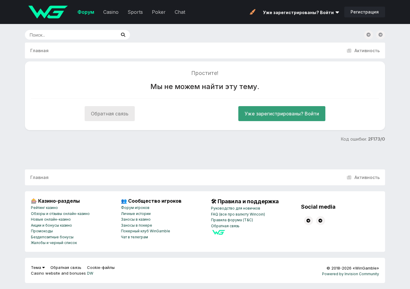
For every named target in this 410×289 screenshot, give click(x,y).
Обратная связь (109, 114)
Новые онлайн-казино (51, 219)
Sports (135, 12)
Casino (111, 12)
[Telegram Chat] (368, 34)
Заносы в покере (136, 225)
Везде (102, 34)
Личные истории (136, 213)
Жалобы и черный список (54, 242)
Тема (36, 267)
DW (90, 273)
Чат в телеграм (134, 237)
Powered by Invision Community (350, 274)
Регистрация (365, 11)
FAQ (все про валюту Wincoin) (238, 214)
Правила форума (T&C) (232, 220)
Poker (159, 12)
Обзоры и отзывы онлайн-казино (60, 213)
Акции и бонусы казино (51, 225)
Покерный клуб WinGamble (145, 231)
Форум (85, 12)
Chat (180, 12)
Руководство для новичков (235, 208)
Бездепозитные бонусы (52, 237)
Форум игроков (135, 207)
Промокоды (42, 231)
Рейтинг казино (44, 207)
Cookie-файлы (101, 267)
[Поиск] (123, 35)
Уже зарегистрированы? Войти (299, 12)
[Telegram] (380, 34)
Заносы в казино (136, 219)
